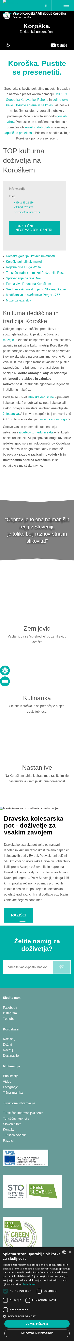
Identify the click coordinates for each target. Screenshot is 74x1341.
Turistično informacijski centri (33, 228)
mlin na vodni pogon (54, 419)
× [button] (69, 1252)
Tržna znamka (13, 1092)
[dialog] (37, 1294)
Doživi (7, 1044)
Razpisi (8, 1140)
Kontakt (8, 1129)
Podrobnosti (29, 1284)
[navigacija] (66, 5)
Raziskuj (9, 1039)
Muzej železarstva (18, 300)
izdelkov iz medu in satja (36, 432)
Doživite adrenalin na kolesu (34, 105)
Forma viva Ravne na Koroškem (28, 283)
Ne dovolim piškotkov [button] (37, 1333)
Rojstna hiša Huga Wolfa (23, 267)
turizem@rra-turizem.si (27, 212)
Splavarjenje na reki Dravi (24, 278)
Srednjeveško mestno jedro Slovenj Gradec (36, 289)
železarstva (11, 413)
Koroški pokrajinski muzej (24, 261)
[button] (37, 1316)
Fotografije (10, 1087)
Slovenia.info (12, 1124)
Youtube (9, 1018)
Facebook (10, 1007)
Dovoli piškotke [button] (37, 1323)
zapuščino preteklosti (18, 133)
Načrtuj (8, 1050)
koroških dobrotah (37, 127)
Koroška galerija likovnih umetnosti (30, 256)
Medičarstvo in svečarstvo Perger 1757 (33, 295)
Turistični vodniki (14, 1135)
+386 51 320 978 (23, 207)
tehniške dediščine (41, 397)
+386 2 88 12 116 (24, 202)
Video (7, 1081)
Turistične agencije (16, 1118)
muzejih (8, 340)
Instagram (10, 1013)
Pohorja (42, 99)
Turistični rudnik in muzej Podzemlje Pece (35, 272)
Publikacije (11, 1076)
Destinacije (11, 1055)
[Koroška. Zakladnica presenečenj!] (15, 6)
